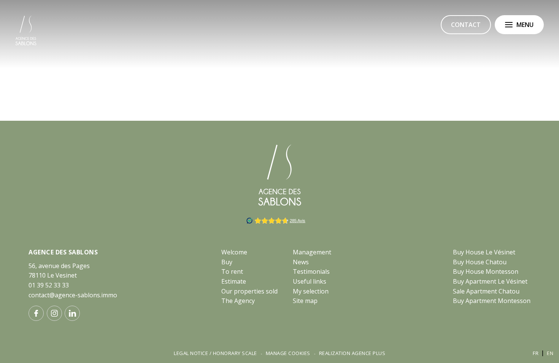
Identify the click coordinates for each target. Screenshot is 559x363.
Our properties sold (249, 291)
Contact (466, 25)
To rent (232, 271)
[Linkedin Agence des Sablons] (72, 313)
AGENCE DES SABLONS (63, 252)
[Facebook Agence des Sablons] (36, 313)
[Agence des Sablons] (26, 44)
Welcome (234, 252)
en (550, 353)
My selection (311, 291)
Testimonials (311, 271)
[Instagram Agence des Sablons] (54, 313)
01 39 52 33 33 (49, 285)
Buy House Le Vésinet (484, 252)
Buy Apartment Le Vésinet (490, 281)
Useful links (309, 281)
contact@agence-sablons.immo (73, 295)
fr (535, 353)
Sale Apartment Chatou (486, 291)
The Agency (238, 301)
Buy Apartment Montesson (491, 301)
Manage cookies (288, 353)
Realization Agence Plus (352, 353)
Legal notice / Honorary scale (215, 353)
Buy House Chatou (480, 262)
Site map (305, 301)
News (301, 262)
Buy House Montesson (485, 271)
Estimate (233, 281)
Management (312, 252)
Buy (226, 262)
